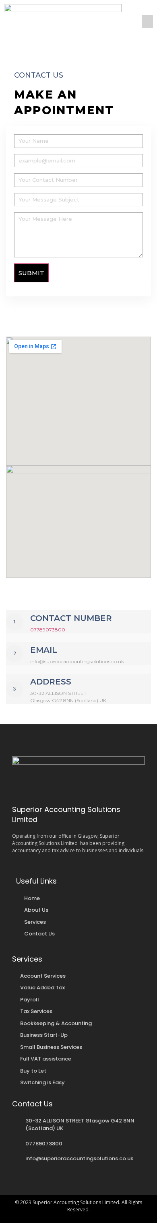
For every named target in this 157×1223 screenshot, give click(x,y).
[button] (147, 21)
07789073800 (47, 630)
